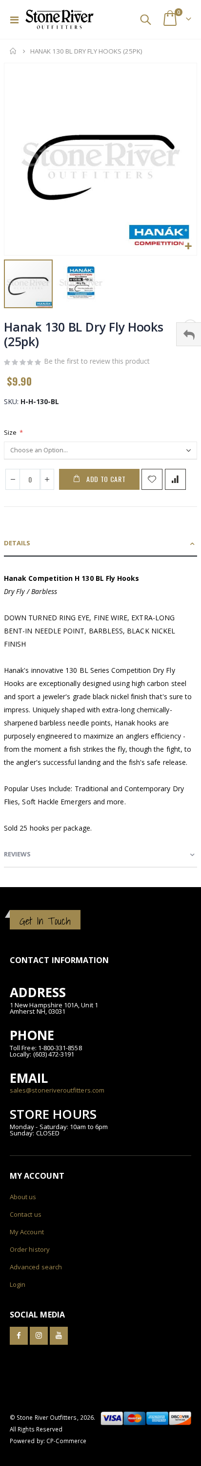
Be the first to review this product (97, 361)
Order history (30, 1249)
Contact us (25, 1214)
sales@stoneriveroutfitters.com (57, 1090)
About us (23, 1196)
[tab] (100, 544)
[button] (188, 246)
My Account (27, 1231)
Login (17, 1284)
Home (13, 51)
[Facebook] (19, 1336)
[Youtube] (59, 1336)
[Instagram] (39, 1336)
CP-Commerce (66, 1441)
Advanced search (36, 1266)
